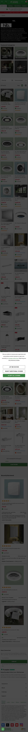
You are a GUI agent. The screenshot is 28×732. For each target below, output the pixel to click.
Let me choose (14, 367)
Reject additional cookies (14, 371)
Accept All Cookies (14, 375)
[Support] (3, 729)
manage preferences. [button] (13, 358)
